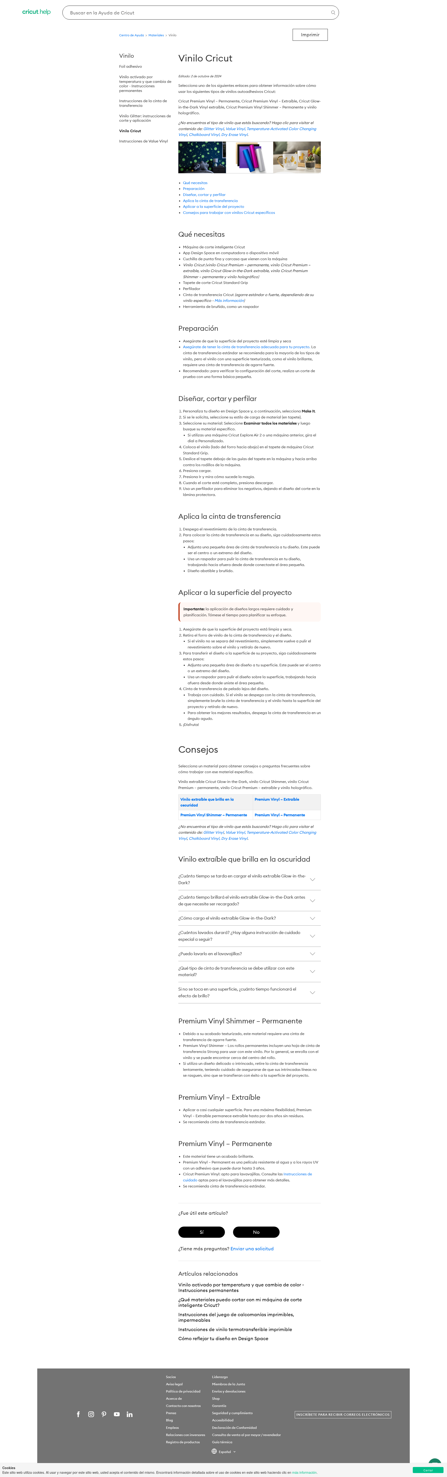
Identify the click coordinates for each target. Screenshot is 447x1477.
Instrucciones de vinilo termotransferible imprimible (235, 1329)
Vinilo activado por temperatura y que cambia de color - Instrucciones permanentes (145, 83)
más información (304, 1472)
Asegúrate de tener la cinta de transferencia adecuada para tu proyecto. (246, 346)
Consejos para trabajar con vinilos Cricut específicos (229, 212)
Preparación (193, 188)
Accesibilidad (223, 1420)
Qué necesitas (195, 182)
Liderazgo (220, 1377)
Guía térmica (222, 1442)
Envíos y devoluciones (228, 1391)
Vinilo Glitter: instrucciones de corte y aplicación (145, 118)
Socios (171, 1377)
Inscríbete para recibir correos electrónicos (343, 1415)
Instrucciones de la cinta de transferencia (143, 103)
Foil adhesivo (130, 66)
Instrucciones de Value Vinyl (143, 141)
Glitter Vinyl (213, 128)
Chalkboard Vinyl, (204, 134)
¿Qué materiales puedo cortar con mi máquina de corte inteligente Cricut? (240, 1302)
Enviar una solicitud (252, 1248)
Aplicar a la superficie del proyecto (213, 206)
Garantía (219, 1406)
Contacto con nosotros (183, 1406)
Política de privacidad (183, 1391)
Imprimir (310, 34)
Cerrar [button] (428, 1470)
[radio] (201, 1232)
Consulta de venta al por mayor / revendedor (246, 1435)
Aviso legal (174, 1384)
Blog (169, 1420)
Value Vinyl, (236, 128)
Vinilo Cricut (130, 130)
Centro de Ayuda (131, 35)
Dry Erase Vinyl (234, 134)
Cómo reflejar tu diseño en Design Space (223, 1338)
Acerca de (174, 1398)
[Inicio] (36, 12)
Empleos (172, 1428)
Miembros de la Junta (228, 1384)
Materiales (156, 35)
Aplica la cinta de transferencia (210, 200)
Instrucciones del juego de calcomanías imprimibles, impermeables (236, 1317)
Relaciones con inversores (185, 1435)
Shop (216, 1398)
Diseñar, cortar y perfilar (204, 194)
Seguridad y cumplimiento (232, 1413)
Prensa (171, 1413)
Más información (229, 300)
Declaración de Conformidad (234, 1428)
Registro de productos (183, 1442)
